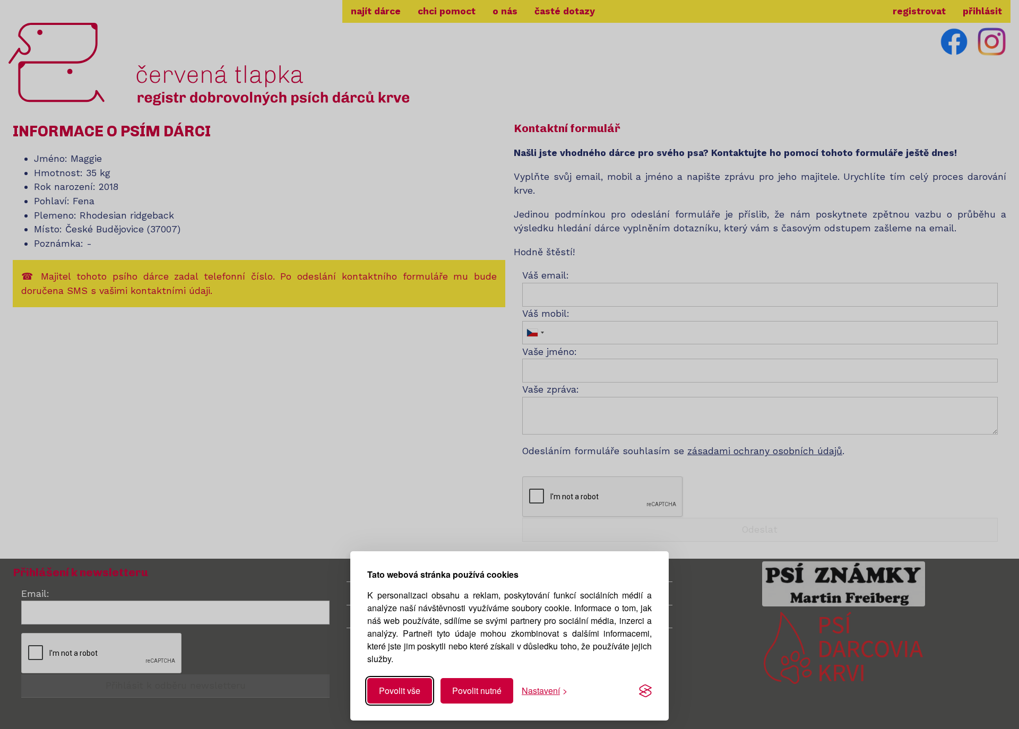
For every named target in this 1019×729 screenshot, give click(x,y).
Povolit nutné (477, 690)
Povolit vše (399, 690)
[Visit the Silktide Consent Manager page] (645, 690)
